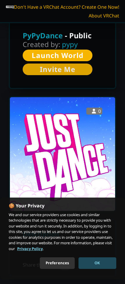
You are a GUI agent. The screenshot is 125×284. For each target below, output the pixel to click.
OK (97, 262)
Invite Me (57, 69)
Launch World (57, 55)
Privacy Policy (30, 248)
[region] (62, 238)
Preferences (57, 262)
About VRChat (104, 15)
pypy (70, 44)
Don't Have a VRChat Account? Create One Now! (66, 7)
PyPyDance (43, 35)
